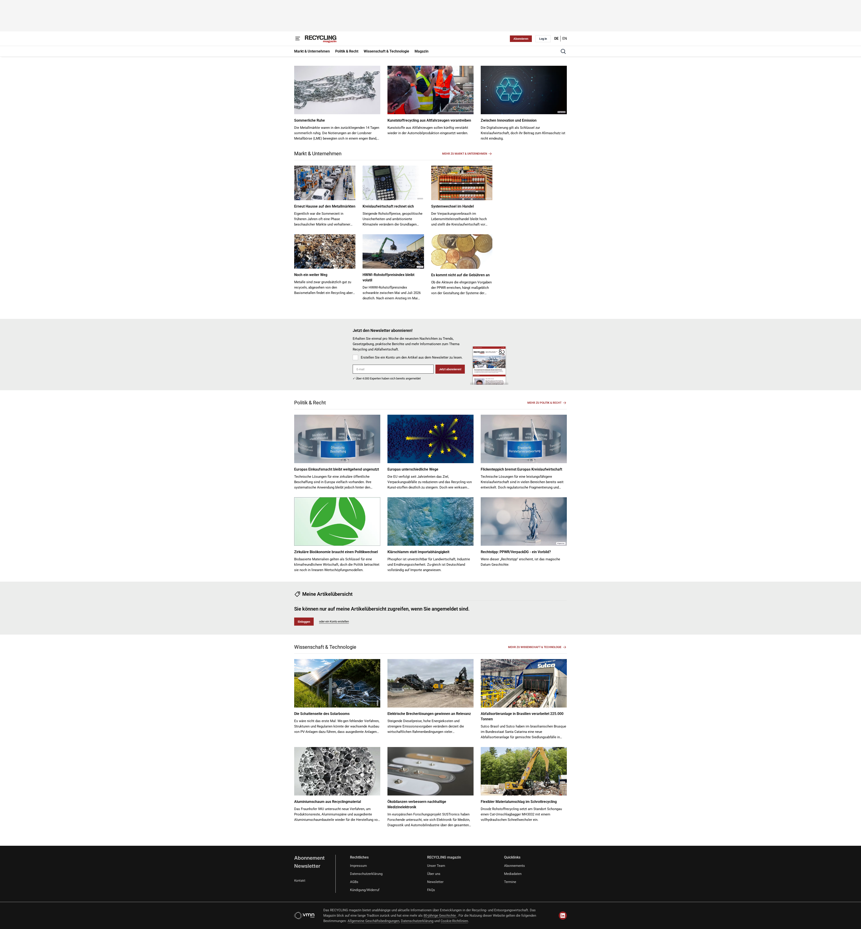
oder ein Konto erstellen (334, 621)
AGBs (354, 882)
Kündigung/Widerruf (364, 890)
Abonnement (309, 858)
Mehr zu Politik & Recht (544, 402)
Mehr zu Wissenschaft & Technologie (534, 647)
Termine (510, 882)
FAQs (431, 890)
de (556, 38)
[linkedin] (563, 915)
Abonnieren (520, 38)
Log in (543, 38)
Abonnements (514, 866)
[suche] (563, 51)
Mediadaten (513, 874)
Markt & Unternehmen (317, 153)
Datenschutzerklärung (366, 874)
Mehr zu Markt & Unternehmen (464, 153)
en (564, 38)
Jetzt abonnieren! (450, 369)
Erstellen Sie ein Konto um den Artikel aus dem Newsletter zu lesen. (412, 357)
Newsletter (307, 866)
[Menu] (297, 38)
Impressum (358, 866)
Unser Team (436, 866)
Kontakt (299, 880)
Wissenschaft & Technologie (325, 647)
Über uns (433, 874)
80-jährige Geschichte (440, 916)
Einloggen (304, 621)
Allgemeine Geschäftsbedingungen (373, 921)
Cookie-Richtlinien (454, 921)
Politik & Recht (310, 402)
